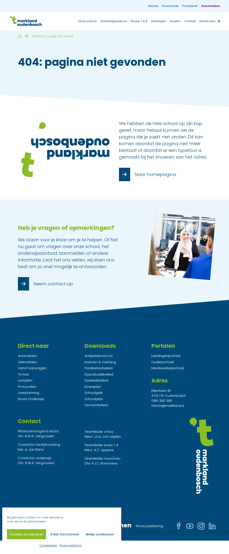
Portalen (188, 6)
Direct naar (207, 21)
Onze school (87, 21)
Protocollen (27, 386)
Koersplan (93, 386)
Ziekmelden (27, 362)
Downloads (170, 6)
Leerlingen (158, 21)
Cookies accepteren (26, 534)
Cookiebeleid (48, 545)
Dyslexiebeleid (96, 380)
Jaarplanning (28, 392)
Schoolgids (94, 392)
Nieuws (153, 6)
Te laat (23, 374)
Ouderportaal (162, 362)
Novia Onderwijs (31, 399)
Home (19, 36)
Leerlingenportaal (165, 355)
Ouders (175, 21)
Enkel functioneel (65, 534)
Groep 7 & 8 (138, 21)
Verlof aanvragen (32, 368)
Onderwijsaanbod (113, 21)
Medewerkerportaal (167, 368)
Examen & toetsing (100, 362)
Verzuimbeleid (96, 405)
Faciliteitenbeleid (98, 368)
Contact (190, 21)
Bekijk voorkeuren (100, 534)
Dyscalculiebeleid (99, 374)
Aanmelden (210, 6)
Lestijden (25, 380)
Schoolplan (94, 399)
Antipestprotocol (98, 355)
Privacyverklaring (70, 545)
